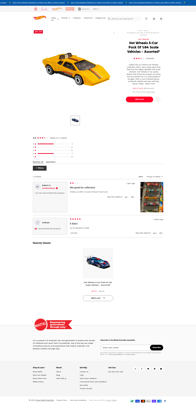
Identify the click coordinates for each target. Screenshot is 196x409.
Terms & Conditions (116, 354)
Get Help (83, 368)
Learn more (151, 92)
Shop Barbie (37, 372)
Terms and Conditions (88, 378)
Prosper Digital (111, 400)
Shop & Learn (39, 368)
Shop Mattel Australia (45, 400)
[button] (161, 19)
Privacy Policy (130, 354)
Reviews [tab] (38, 162)
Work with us (61, 378)
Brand (59, 368)
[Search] (109, 18)
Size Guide (84, 385)
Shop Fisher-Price (39, 378)
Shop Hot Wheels (39, 375)
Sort (141, 177)
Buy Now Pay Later (115, 372)
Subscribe (157, 347)
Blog (58, 375)
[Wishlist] (146, 18)
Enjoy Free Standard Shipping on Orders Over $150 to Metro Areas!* (37, 2)
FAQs (82, 375)
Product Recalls (86, 388)
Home (140, 30)
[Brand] (35, 9)
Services (112, 368)
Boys (145, 30)
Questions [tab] (50, 162)
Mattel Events (38, 382)
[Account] (154, 18)
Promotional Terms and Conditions (93, 382)
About (58, 372)
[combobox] (126, 19)
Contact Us (84, 372)
